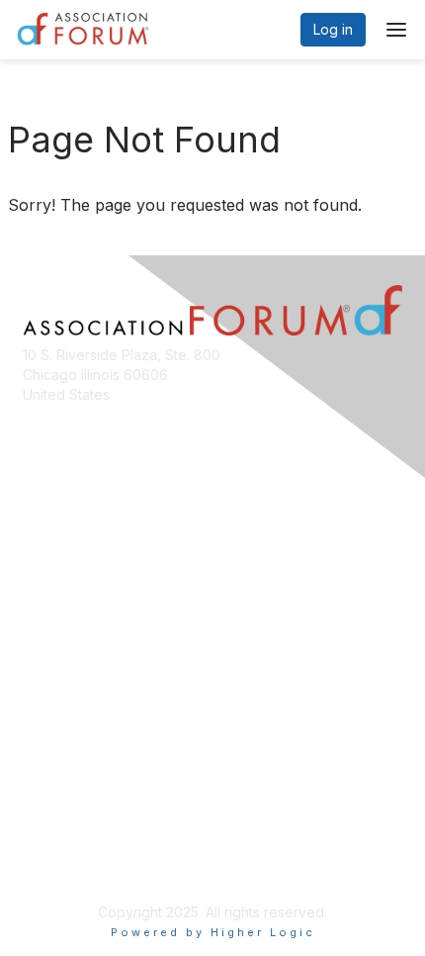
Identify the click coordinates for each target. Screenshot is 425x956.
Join (36, 664)
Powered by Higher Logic (213, 932)
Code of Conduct (79, 833)
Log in (333, 29)
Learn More (60, 703)
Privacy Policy (69, 862)
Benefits (49, 683)
